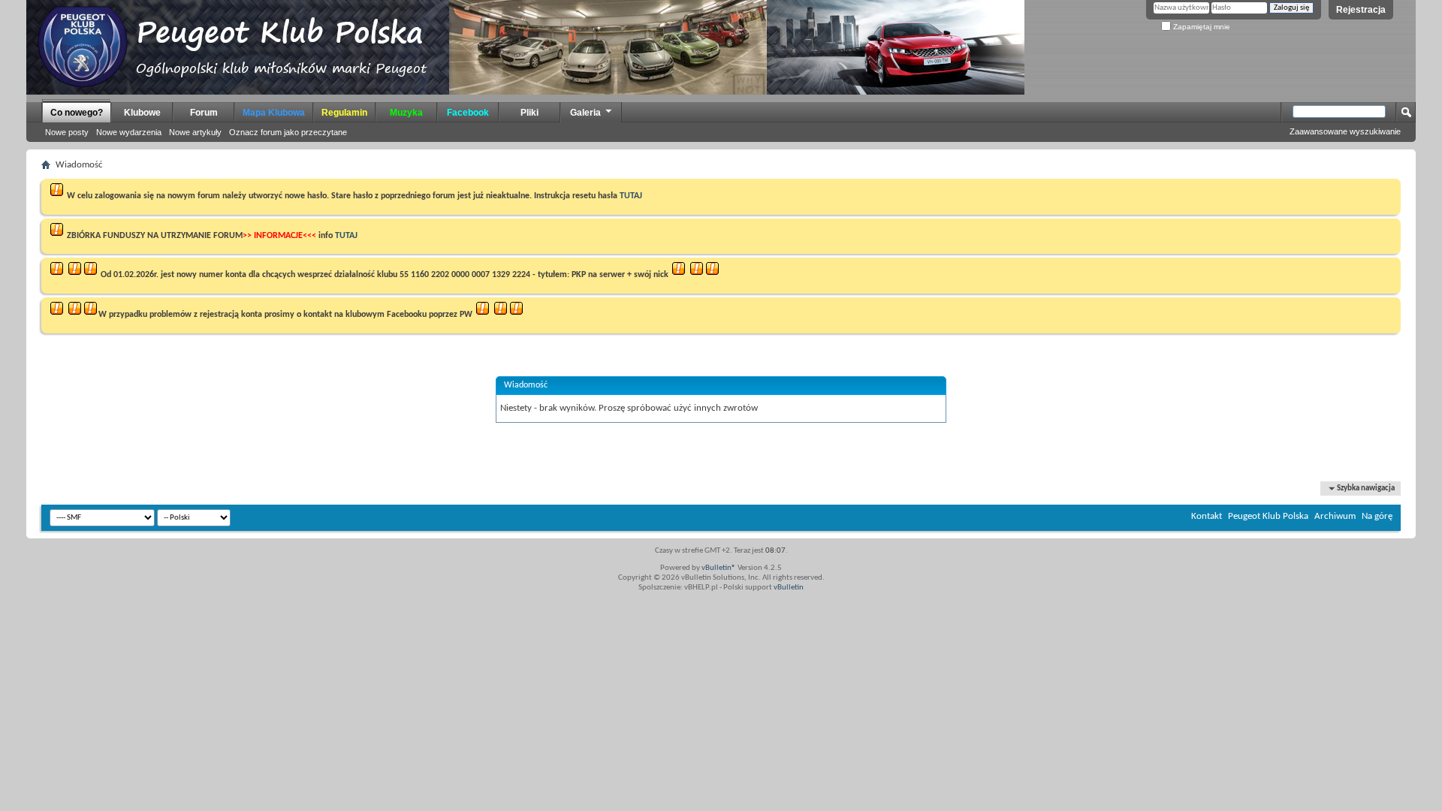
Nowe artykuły (195, 132)
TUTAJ (631, 195)
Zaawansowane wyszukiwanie (1345, 131)
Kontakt (1206, 516)
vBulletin (789, 587)
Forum (204, 112)
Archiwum (1335, 516)
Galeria (585, 112)
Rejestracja (1361, 10)
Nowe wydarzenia (128, 132)
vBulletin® (718, 568)
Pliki (529, 112)
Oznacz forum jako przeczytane (288, 132)
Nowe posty (67, 132)
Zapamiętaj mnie (1200, 27)
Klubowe (142, 112)
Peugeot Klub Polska (1268, 516)
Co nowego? (76, 112)
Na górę (1377, 516)
